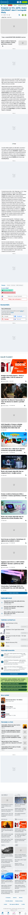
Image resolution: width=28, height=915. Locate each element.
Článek (15, 5)
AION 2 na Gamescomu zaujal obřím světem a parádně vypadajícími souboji (11, 736)
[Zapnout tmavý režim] (20, 2)
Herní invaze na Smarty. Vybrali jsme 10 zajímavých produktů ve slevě (13, 540)
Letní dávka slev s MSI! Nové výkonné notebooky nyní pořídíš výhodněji (13, 449)
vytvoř (12, 312)
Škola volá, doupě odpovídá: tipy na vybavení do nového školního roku (12, 517)
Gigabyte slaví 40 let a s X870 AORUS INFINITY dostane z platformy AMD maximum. (12, 563)
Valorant (10, 5)
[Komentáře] (19, 15)
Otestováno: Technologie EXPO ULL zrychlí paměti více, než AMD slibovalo (12, 587)
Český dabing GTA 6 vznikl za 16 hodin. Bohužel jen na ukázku (11, 747)
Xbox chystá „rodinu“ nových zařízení (20, 860)
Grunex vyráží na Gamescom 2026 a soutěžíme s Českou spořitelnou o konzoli (8, 42)
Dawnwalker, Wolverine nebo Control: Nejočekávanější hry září (11, 725)
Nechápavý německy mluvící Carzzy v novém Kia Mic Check (20, 841)
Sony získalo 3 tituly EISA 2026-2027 (20, 891)
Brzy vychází (5, 695)
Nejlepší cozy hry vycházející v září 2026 (19, 864)
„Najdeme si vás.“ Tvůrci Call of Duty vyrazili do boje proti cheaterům (7, 815)
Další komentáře (14, 673)
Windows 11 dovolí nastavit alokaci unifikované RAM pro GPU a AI (7, 882)
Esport (5, 5)
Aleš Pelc (9, 17)
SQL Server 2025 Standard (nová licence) (20, 805)
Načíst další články (14, 593)
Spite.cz (3, 727)
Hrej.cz (3, 749)
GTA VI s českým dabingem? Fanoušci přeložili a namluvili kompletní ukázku (11, 731)
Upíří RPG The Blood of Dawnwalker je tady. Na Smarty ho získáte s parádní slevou (13, 401)
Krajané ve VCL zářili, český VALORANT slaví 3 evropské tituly (22, 5)
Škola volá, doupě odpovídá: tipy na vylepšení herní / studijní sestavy (12, 472)
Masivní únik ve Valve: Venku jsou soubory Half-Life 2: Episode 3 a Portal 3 (12, 742)
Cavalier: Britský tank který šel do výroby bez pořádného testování (7, 856)
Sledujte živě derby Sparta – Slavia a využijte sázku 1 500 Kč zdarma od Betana (12, 377)
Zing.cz (3, 733)
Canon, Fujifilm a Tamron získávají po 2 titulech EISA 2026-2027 (20, 887)
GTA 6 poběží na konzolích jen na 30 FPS (20, 814)
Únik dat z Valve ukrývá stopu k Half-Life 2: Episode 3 (7, 810)
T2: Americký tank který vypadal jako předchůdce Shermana (6, 866)
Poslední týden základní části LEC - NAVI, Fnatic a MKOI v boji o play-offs (21, 835)
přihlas (21, 310)
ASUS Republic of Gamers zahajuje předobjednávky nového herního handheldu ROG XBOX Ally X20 (11, 426)
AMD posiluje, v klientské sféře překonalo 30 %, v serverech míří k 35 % (6, 887)
